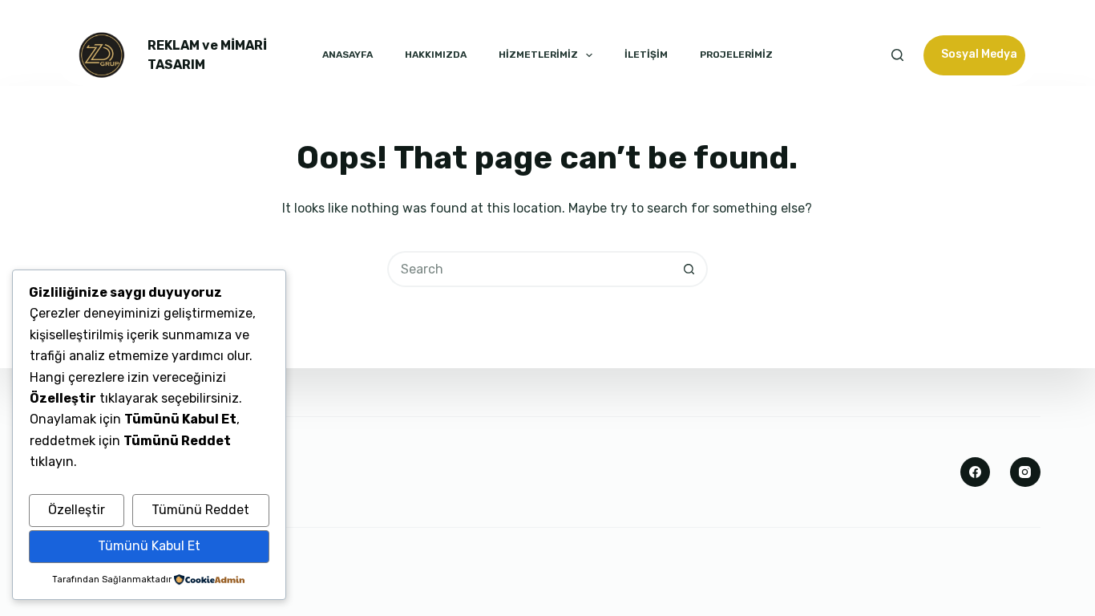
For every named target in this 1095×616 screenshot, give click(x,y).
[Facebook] (975, 472)
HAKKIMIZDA (436, 54)
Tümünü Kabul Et (149, 545)
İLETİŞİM (646, 54)
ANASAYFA (347, 54)
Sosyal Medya (979, 54)
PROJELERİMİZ (736, 54)
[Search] (897, 55)
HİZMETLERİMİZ (538, 54)
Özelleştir (76, 509)
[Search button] (690, 269)
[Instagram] (1025, 472)
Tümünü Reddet (200, 509)
